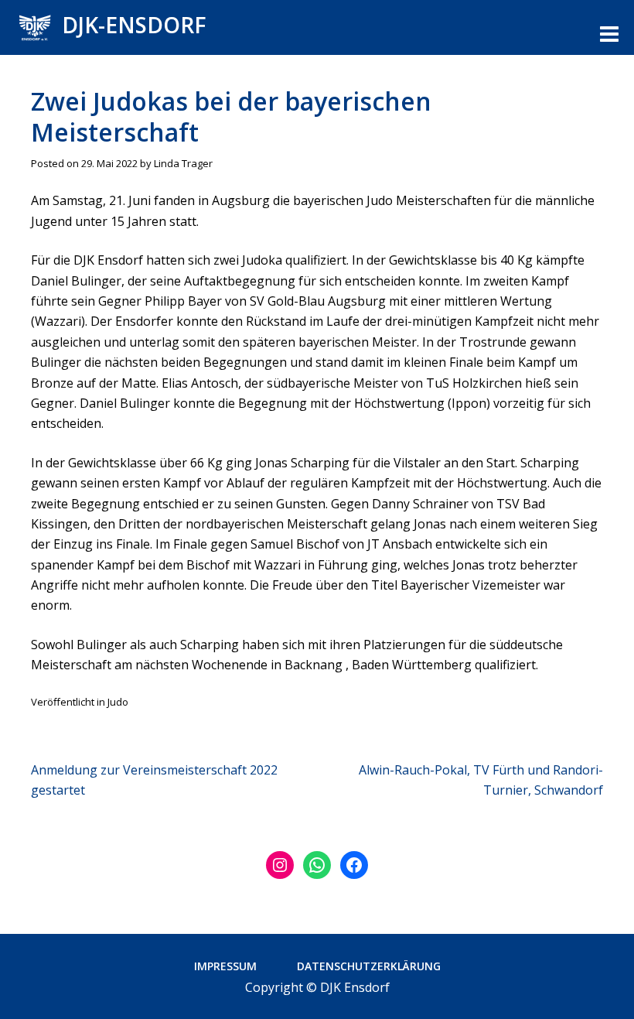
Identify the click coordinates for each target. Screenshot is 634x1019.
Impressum (225, 966)
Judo (117, 702)
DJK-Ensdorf (134, 24)
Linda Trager (183, 163)
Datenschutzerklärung (369, 966)
